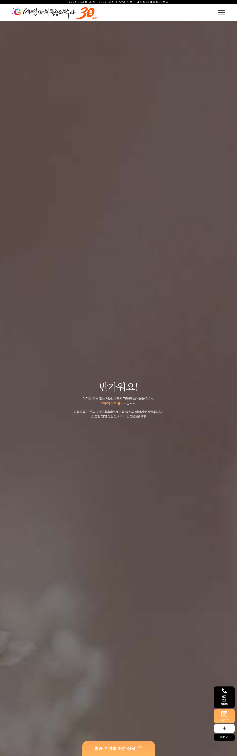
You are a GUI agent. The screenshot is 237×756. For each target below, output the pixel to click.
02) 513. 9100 (224, 700)
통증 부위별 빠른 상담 (114, 748)
